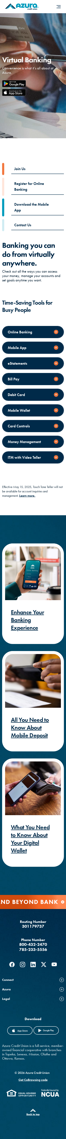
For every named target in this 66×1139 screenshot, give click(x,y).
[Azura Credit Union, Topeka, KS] (22, 6)
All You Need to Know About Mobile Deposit (30, 727)
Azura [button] (6, 989)
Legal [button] (6, 999)
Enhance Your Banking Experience (27, 619)
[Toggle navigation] (58, 7)
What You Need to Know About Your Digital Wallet (30, 838)
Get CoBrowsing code (33, 1080)
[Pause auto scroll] (62, 902)
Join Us (19, 169)
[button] (33, 332)
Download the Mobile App (31, 207)
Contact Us (22, 225)
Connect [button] (8, 980)
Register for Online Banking (29, 186)
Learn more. (27, 496)
